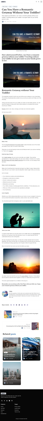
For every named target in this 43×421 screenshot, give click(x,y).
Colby (5, 21)
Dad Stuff (3, 408)
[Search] (36, 2)
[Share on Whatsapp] (19, 305)
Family (2, 406)
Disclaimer (17, 410)
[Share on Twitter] (11, 305)
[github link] (12, 401)
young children (24, 276)
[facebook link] (4, 401)
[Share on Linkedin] (22, 305)
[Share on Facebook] (14, 305)
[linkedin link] (7, 401)
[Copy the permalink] (27, 305)
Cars (2, 411)
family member (8, 157)
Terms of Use (17, 411)
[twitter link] (2, 401)
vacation (11, 151)
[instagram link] (9, 401)
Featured (2, 410)
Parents (4, 108)
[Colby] (2, 21)
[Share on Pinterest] (16, 305)
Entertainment (3, 413)
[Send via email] (25, 305)
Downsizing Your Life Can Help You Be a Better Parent (18, 326)
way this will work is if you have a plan (14, 144)
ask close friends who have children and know (12, 160)
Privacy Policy (17, 406)
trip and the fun (36, 233)
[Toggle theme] (38, 2)
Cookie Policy (17, 408)
